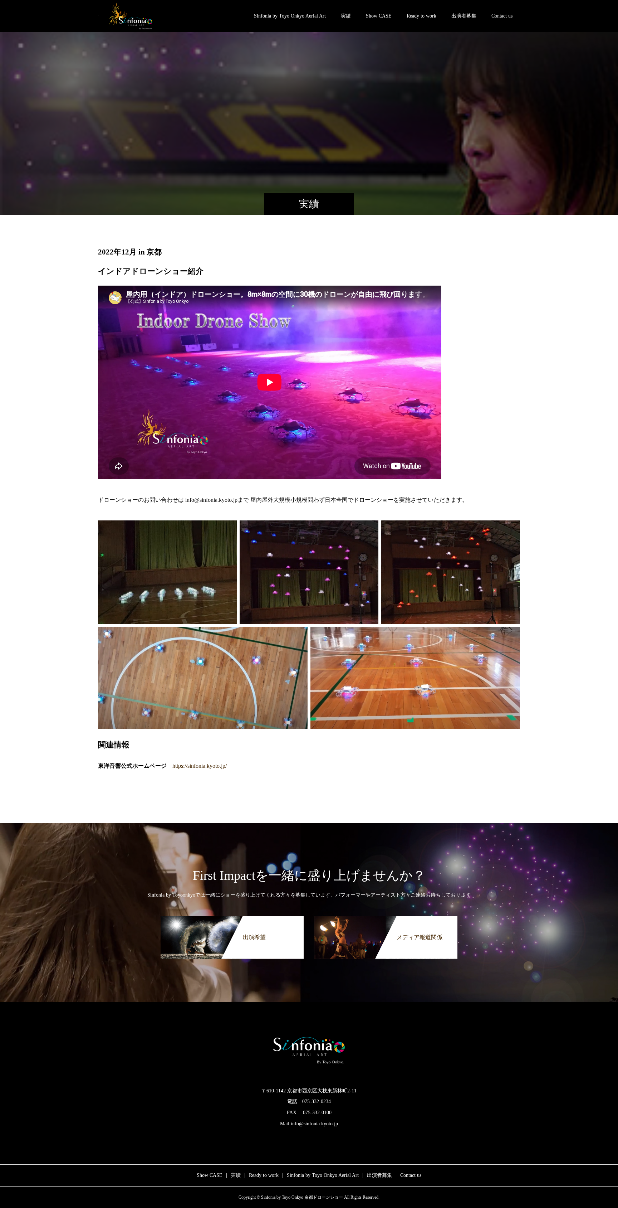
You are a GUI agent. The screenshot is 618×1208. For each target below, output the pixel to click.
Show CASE (379, 16)
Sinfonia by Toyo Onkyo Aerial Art (290, 16)
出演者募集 (463, 16)
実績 (346, 16)
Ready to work (421, 16)
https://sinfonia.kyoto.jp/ (199, 766)
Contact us (501, 16)
